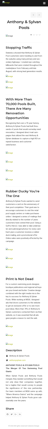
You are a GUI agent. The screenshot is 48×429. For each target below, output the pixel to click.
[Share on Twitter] (11, 414)
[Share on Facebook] (7, 414)
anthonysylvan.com (17, 360)
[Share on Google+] (16, 414)
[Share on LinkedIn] (20, 414)
